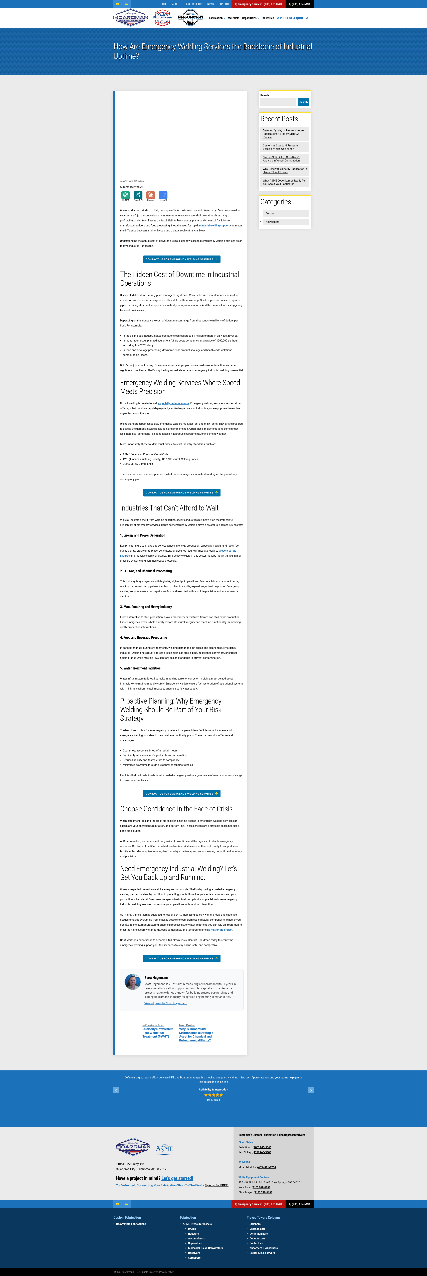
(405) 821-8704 (260, 4)
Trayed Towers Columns (263, 1217)
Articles (270, 213)
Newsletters (272, 221)
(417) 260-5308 (262, 1152)
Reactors (193, 1233)
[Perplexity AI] (138, 195)
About (176, 4)
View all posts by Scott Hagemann (165, 1003)
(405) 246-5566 (262, 1147)
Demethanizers (259, 1233)
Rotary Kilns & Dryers (262, 1252)
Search (264, 95)
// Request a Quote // (292, 18)
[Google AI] (163, 195)
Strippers (255, 1224)
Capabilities (249, 18)
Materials (233, 18)
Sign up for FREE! (217, 1185)
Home (163, 4)
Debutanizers (257, 1238)
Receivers (194, 1252)
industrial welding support (214, 225)
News (210, 4)
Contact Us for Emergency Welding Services (179, 259)
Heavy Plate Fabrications (131, 1224)
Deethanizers (257, 1228)
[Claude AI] (150, 195)
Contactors (256, 1243)
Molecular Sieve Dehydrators (205, 1248)
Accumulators (196, 1238)
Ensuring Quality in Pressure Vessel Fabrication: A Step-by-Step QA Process (283, 134)
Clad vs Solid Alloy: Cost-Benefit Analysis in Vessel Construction (281, 159)
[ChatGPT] (125, 195)
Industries (268, 18)
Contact (224, 4)
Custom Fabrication (127, 1217)
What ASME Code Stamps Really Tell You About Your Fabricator (284, 182)
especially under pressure (173, 403)
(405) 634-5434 (300, 4)
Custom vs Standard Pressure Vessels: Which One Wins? (280, 147)
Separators (194, 1243)
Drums (192, 1228)
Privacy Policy (166, 1272)
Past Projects (193, 4)
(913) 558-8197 (263, 1192)
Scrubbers (194, 1257)
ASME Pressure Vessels (197, 1224)
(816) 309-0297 (261, 1187)
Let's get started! (177, 1178)
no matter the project (219, 929)
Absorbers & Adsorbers (264, 1248)
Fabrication (216, 18)
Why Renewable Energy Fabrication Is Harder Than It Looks (285, 170)
